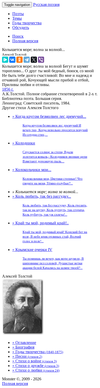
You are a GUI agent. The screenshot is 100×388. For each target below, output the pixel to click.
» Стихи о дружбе (35, 365)
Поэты (18, 14)
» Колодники (49, 152)
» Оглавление (24, 342)
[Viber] (41, 60)
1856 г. (8, 89)
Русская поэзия (46, 4)
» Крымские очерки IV (48, 258)
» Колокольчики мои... (47, 176)
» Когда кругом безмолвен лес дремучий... (50, 125)
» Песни (27, 356)
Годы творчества (27, 23)
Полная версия (15, 383)
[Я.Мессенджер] (5, 60)
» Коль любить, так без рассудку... (49, 205)
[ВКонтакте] (12, 60)
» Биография (23, 347)
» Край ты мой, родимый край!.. (49, 232)
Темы (17, 18)
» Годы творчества (37, 352)
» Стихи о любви (35, 370)
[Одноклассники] (19, 60)
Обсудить (20, 27)
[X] (34, 60)
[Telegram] (27, 60)
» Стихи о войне (34, 361)
